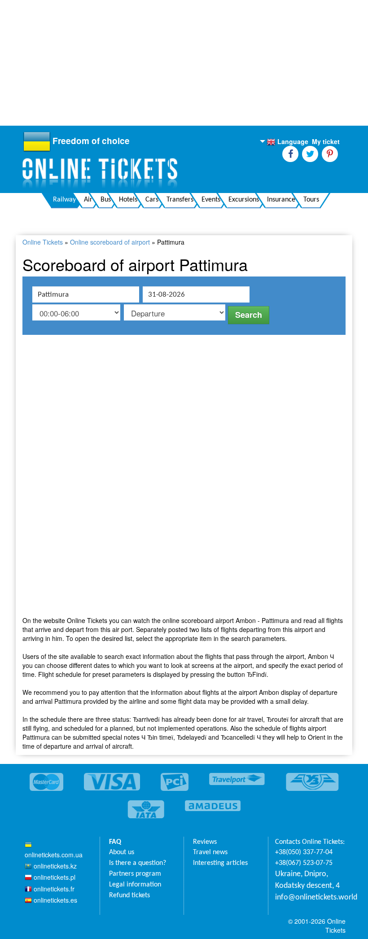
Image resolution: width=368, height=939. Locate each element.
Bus (106, 199)
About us (121, 852)
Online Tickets (42, 241)
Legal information (135, 884)
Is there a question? (137, 863)
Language (287, 142)
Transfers (179, 199)
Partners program (135, 874)
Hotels (128, 199)
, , (307, 880)
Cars (151, 199)
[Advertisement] (184, 63)
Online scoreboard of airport (110, 241)
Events (211, 199)
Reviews (205, 842)
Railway (64, 199)
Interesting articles (220, 863)
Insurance (281, 199)
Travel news (210, 852)
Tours (311, 199)
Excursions (243, 199)
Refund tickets (129, 895)
